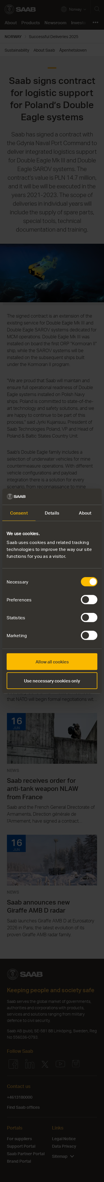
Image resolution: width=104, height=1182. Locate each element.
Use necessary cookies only (52, 680)
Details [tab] (52, 512)
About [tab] (85, 512)
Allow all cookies (52, 662)
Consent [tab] (19, 512)
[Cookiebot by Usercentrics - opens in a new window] (73, 496)
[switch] (89, 599)
